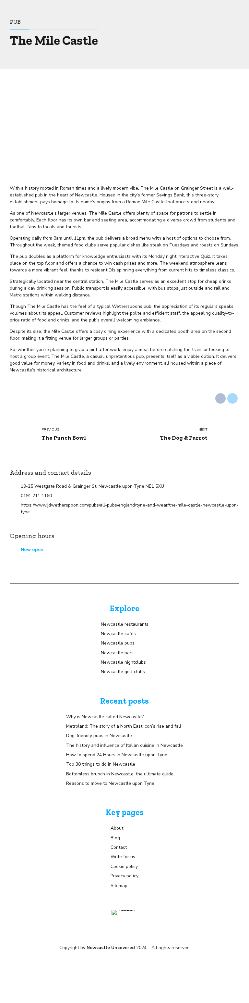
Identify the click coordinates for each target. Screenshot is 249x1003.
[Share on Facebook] (220, 398)
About (117, 828)
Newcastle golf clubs (123, 672)
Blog (115, 838)
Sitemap (119, 886)
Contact (119, 847)
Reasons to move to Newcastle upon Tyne (110, 783)
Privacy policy (124, 876)
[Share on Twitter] (232, 398)
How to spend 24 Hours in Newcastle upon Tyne (116, 755)
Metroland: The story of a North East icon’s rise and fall (123, 726)
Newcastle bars (117, 653)
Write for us (123, 857)
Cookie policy (124, 866)
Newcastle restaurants (124, 624)
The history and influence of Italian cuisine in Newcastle (124, 745)
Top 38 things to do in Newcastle (100, 764)
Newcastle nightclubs (123, 662)
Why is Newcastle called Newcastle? (105, 717)
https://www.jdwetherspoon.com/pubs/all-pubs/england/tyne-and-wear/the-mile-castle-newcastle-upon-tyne (130, 508)
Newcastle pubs (118, 643)
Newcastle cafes (118, 634)
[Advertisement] (124, 117)
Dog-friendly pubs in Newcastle (99, 736)
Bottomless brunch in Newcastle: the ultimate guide (119, 774)
